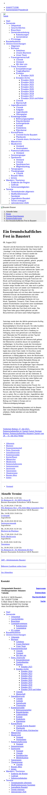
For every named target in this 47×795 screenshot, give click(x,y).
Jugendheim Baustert (20, 198)
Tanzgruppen (17, 169)
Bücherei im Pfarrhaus (10, 531)
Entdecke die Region (20, 182)
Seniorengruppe (18, 155)
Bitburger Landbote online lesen (13, 566)
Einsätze (20, 73)
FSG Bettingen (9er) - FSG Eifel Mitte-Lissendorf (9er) (22, 508)
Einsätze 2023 (27, 82)
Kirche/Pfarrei (17, 132)
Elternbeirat (21, 130)
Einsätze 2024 (27, 80)
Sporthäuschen (23, 164)
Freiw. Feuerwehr (19, 66)
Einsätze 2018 (27, 94)
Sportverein (16, 157)
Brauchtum (16, 30)
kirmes (14, 178)
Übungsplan (21, 114)
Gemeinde (10, 23)
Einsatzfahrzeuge (24, 69)
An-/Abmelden (7, 572)
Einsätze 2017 (27, 96)
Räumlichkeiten (23, 121)
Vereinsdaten (22, 148)
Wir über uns (21, 64)
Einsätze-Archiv (23, 78)
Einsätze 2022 (27, 85)
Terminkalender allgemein (22, 192)
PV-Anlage (16, 39)
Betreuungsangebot (25, 119)
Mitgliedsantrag (23, 167)
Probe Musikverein (8, 536)
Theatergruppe (17, 171)
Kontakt (19, 126)
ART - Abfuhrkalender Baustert (13, 560)
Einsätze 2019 (27, 91)
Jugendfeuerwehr (19, 105)
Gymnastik (5, 516)
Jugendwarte (22, 112)
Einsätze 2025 (27, 76)
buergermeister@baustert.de (17, 10)
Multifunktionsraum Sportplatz (19, 195)
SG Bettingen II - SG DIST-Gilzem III (15, 500)
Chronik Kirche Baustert (26, 135)
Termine (9, 189)
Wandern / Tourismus (15, 180)
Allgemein (15, 46)
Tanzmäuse (5, 544)
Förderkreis (21, 128)
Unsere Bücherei (23, 53)
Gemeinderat (22, 37)
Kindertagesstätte (19, 116)
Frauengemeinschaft (20, 57)
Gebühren (20, 51)
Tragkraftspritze (23, 71)
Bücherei (15, 48)
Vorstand (20, 62)
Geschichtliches (18, 28)
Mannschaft (21, 103)
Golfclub (14, 185)
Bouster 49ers (17, 176)
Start (8, 21)
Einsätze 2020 (27, 89)
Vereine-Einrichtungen (16, 44)
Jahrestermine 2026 (20, 203)
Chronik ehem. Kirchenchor (28, 139)
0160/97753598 (12, 7)
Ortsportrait (16, 26)
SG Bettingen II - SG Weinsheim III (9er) (17, 550)
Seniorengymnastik (8, 523)
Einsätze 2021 (27, 87)
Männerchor (16, 142)
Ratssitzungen (22, 35)
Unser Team (21, 55)
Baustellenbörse (13, 41)
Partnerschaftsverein (20, 151)
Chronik (19, 60)
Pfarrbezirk (21, 137)
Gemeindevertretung (20, 32)
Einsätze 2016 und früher (32, 98)
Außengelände (22, 123)
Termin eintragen (18, 201)
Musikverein (16, 144)
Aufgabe (20, 110)
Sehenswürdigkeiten (20, 187)
